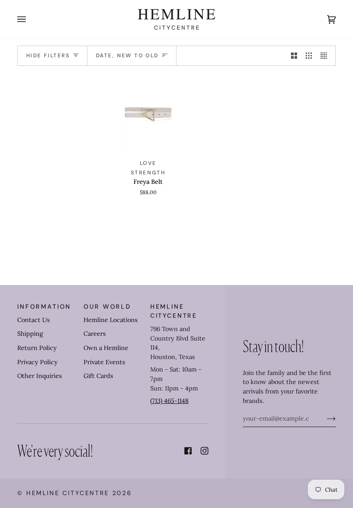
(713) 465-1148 (169, 401)
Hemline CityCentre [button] (173, 311)
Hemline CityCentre (67, 493)
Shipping (30, 334)
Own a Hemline (106, 348)
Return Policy (37, 348)
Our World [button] (107, 306)
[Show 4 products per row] (325, 56)
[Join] (324, 418)
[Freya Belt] (148, 113)
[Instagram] (204, 451)
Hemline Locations (111, 320)
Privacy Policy (37, 362)
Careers (95, 334)
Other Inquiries (39, 376)
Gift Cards (98, 376)
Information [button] (44, 306)
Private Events (104, 362)
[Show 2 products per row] (294, 56)
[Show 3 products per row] (308, 56)
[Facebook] (188, 451)
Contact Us (33, 320)
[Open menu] (30, 19)
